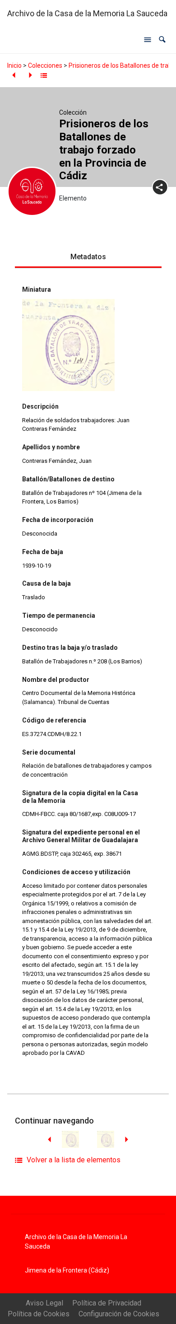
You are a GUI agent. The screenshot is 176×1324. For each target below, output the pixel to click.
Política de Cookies (38, 1314)
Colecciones (45, 65)
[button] (162, 39)
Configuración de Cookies (119, 1314)
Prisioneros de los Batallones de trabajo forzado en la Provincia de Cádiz (103, 149)
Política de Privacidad (106, 1303)
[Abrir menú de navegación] (147, 39)
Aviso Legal (44, 1303)
